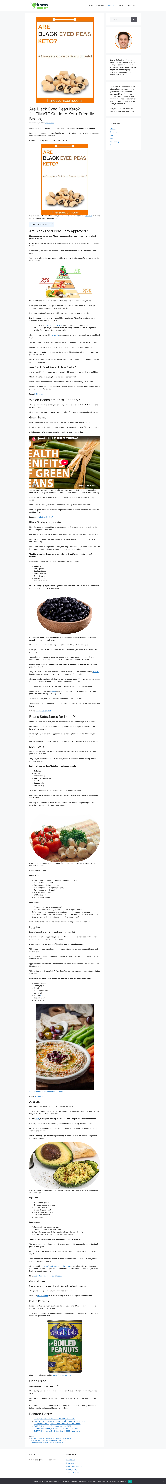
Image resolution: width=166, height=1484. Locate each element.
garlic (42, 995)
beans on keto (53, 1438)
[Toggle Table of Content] (50, 224)
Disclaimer (70, 1463)
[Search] (134, 19)
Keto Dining (114, 142)
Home (91, 6)
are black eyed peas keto (39, 1438)
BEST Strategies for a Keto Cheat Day (48, 1276)
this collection (42, 1296)
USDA (37, 1119)
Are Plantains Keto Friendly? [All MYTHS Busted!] (47, 1442)
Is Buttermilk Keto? (46, 517)
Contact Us (70, 1460)
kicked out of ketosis (54, 325)
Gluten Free (100, 6)
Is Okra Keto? (39, 394)
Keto (109, 6)
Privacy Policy (71, 1470)
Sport (112, 145)
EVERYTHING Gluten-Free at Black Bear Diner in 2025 (48, 1440)
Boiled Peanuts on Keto (62, 1375)
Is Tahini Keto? (40, 1096)
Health (112, 135)
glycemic (55, 335)
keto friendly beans (64, 1438)
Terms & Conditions (73, 1473)
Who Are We (131, 6)
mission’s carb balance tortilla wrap (56, 1266)
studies (53, 691)
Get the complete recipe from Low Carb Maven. (47, 1091)
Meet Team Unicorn (74, 1466)
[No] (164, 1481)
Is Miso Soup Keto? (43, 711)
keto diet (88, 216)
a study (96, 672)
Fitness (120, 6)
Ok (130, 1481)
